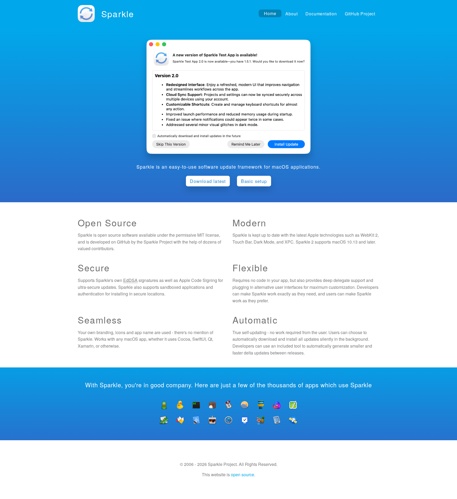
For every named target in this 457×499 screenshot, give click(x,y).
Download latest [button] (208, 181)
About (291, 14)
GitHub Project (360, 14)
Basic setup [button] (254, 181)
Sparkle (117, 13)
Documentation (321, 14)
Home (270, 13)
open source (242, 474)
